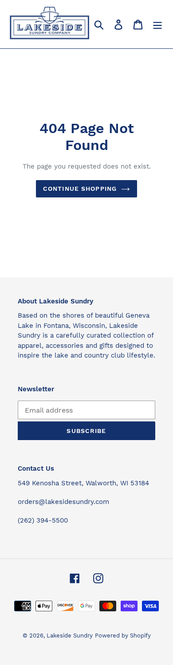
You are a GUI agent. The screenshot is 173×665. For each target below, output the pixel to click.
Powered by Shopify (123, 635)
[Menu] (157, 24)
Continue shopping (80, 188)
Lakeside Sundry (70, 635)
